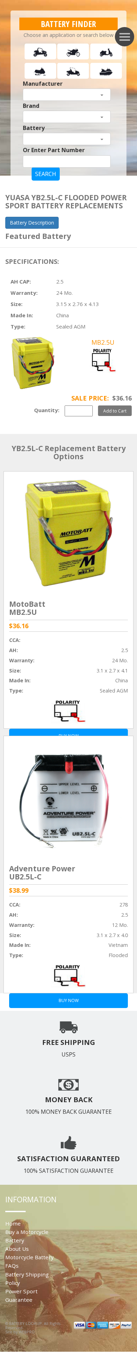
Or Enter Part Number (54, 150)
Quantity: (46, 410)
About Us (17, 1248)
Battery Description (32, 222)
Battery (34, 128)
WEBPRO (27, 1331)
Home (13, 1223)
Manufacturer (43, 83)
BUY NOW (69, 1000)
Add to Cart (114, 411)
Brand (31, 106)
